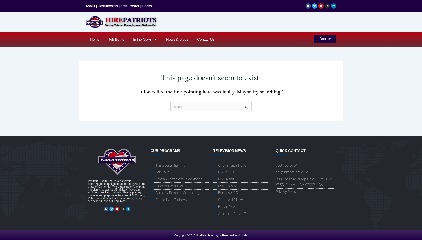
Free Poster (130, 6)
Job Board (116, 39)
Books (147, 6)
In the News (142, 39)
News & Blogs (177, 39)
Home (95, 39)
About (90, 6)
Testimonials (108, 6)
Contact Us (206, 39)
